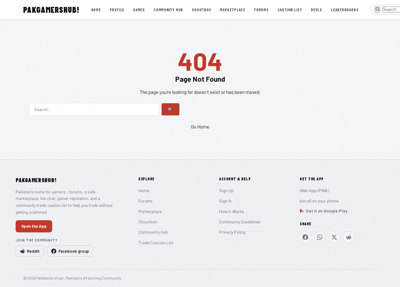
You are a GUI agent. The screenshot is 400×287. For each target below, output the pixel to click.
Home (96, 9)
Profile (117, 9)
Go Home (200, 126)
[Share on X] (334, 237)
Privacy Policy (232, 232)
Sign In (225, 200)
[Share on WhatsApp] (319, 237)
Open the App (34, 226)
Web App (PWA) (314, 190)
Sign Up (226, 190)
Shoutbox (147, 221)
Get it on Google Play (327, 210)
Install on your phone (319, 200)
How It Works (231, 211)
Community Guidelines (239, 221)
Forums (261, 9)
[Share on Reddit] (348, 237)
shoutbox (201, 9)
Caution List (290, 9)
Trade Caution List (156, 242)
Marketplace (232, 9)
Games (139, 9)
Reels (316, 9)
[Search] (377, 10)
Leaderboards (344, 9)
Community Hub (168, 9)
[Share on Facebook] (305, 237)
